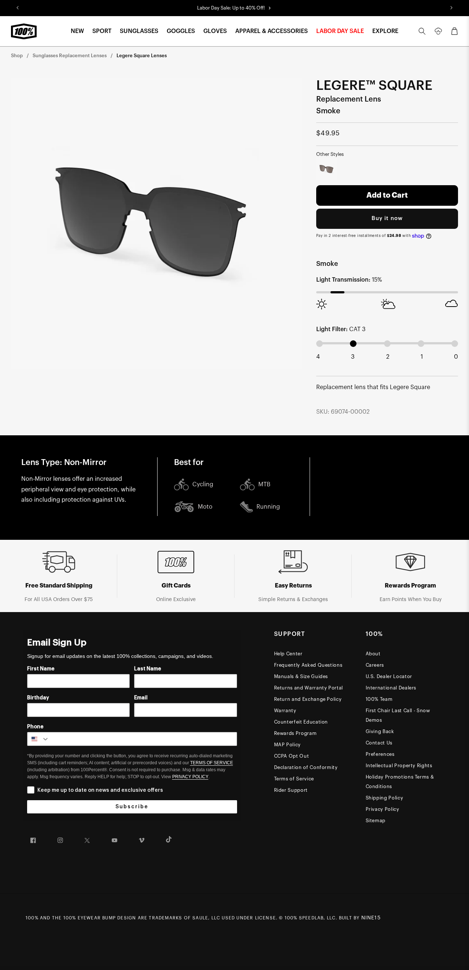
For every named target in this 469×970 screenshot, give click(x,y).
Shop (17, 55)
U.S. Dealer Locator (389, 676)
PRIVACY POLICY (190, 776)
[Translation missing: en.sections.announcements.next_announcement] (451, 8)
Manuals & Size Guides (301, 676)
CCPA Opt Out (291, 756)
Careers (375, 665)
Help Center (288, 653)
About (373, 653)
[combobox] (38, 739)
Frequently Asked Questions (308, 665)
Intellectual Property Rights (399, 765)
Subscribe (131, 806)
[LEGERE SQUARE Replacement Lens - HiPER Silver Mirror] (326, 169)
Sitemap (376, 820)
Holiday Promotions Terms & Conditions (400, 782)
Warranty (285, 710)
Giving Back (380, 731)
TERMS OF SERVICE (211, 762)
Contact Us (379, 742)
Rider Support (291, 790)
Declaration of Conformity (306, 767)
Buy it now (387, 218)
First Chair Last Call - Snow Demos (398, 715)
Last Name (147, 668)
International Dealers (391, 687)
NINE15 (371, 917)
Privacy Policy (382, 809)
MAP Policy (287, 744)
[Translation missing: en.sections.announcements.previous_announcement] (17, 8)
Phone (35, 726)
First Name (41, 668)
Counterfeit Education (301, 722)
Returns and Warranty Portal (308, 687)
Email (141, 697)
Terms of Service (294, 778)
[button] (77, 31)
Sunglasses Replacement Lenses (70, 55)
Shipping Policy (384, 797)
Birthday (38, 697)
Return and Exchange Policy (308, 699)
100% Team (379, 699)
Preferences (380, 754)
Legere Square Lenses (142, 55)
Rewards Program (295, 733)
